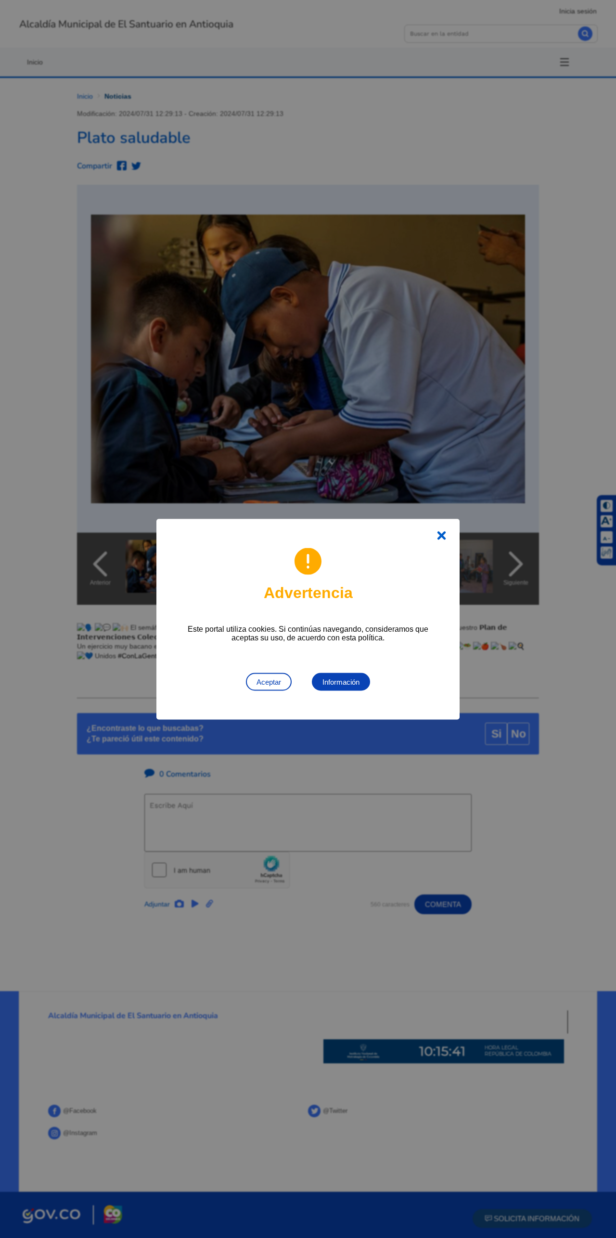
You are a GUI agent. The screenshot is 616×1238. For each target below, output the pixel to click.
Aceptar (269, 681)
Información (340, 681)
